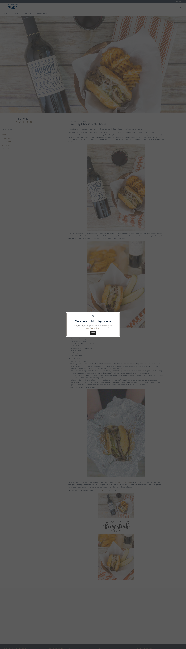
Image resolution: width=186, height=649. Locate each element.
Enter (93, 333)
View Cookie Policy (93, 329)
